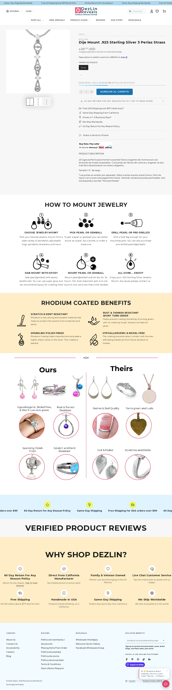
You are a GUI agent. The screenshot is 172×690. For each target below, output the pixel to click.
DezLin (15, 681)
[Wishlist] (157, 11)
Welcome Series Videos (88, 643)
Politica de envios (50, 656)
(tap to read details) (26, 584)
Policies (45, 633)
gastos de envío (88, 52)
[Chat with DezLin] (165, 683)
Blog (8, 656)
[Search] (130, 11)
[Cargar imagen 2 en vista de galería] (38, 102)
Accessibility (13, 647)
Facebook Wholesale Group (90, 647)
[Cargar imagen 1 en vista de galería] (30, 102)
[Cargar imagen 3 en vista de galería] (46, 102)
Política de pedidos (51, 652)
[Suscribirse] (164, 640)
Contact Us (12, 643)
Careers (10, 652)
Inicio (81, 34)
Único (83, 67)
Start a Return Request (52, 668)
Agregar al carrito (114, 91)
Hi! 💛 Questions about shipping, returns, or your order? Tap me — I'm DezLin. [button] (153, 673)
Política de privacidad (52, 660)
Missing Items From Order (54, 647)
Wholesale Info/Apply (87, 639)
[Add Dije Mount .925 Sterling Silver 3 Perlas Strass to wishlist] (81, 75)
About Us (10, 639)
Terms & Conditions (51, 664)
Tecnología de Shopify (15, 684)
